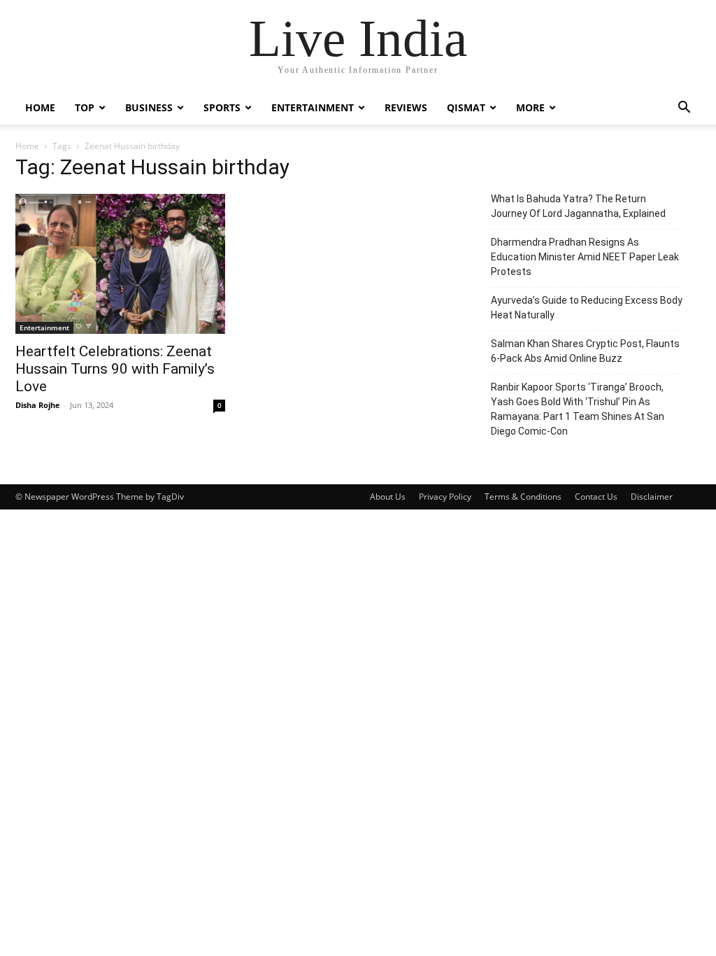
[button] (684, 108)
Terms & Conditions (523, 496)
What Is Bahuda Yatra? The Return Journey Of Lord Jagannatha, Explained (578, 206)
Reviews (406, 107)
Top (84, 107)
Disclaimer (652, 496)
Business (149, 107)
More (530, 107)
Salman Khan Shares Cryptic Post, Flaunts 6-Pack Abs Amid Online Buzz (585, 351)
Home (40, 107)
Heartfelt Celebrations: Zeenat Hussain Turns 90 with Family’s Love (115, 369)
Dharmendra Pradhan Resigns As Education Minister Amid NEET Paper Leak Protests (585, 257)
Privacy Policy (445, 496)
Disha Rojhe (37, 405)
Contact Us (596, 496)
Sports (222, 107)
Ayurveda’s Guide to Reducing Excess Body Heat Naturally (586, 308)
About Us (388, 496)
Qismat (466, 107)
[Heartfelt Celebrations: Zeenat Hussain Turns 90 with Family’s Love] (120, 264)
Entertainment (312, 107)
